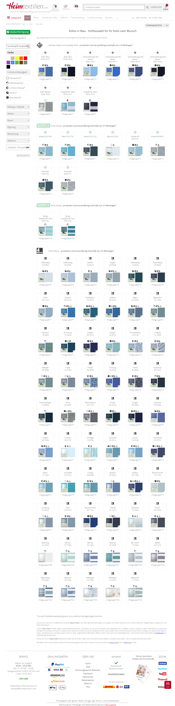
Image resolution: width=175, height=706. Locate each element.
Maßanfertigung (19, 32)
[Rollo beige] (12, 58)
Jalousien (109, 17)
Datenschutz (88, 677)
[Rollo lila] (8, 62)
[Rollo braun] (21, 62)
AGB (88, 667)
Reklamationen (88, 680)
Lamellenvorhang (95, 17)
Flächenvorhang (77, 17)
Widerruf (88, 683)
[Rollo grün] (17, 62)
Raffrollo (64, 17)
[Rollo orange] (21, 58)
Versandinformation (116, 674)
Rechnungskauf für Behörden (88, 670)
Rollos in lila (114, 642)
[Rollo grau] (25, 62)
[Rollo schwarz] (8, 67)
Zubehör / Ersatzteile (18, 147)
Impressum (88, 673)
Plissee (36, 17)
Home (88, 663)
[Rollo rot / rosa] (25, 58)
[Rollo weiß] (8, 58)
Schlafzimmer (159, 633)
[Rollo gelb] (17, 58)
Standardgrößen (18, 38)
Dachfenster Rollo (49, 17)
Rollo (27, 17)
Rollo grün (128, 642)
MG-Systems (110, 704)
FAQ (88, 687)
